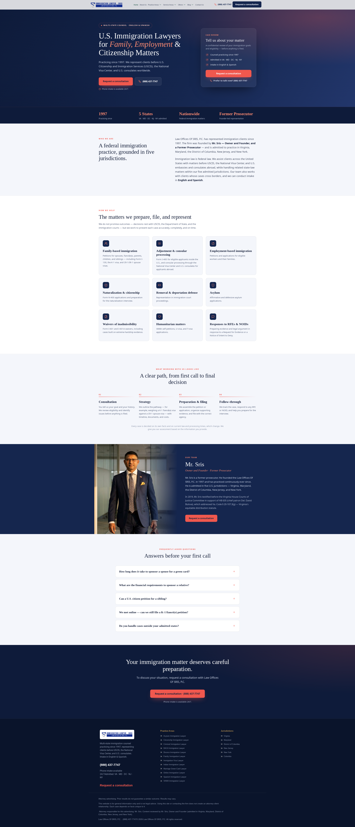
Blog (189, 5)
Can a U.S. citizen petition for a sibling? (177, 599)
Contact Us (199, 5)
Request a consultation (247, 4)
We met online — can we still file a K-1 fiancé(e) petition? (177, 612)
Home (136, 5)
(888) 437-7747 (150, 81)
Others (180, 5)
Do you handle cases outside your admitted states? (177, 626)
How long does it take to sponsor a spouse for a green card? (177, 571)
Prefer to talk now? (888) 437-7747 (230, 80)
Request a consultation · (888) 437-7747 (177, 693)
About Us (143, 5)
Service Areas (168, 5)
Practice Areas (153, 5)
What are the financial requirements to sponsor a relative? (177, 585)
